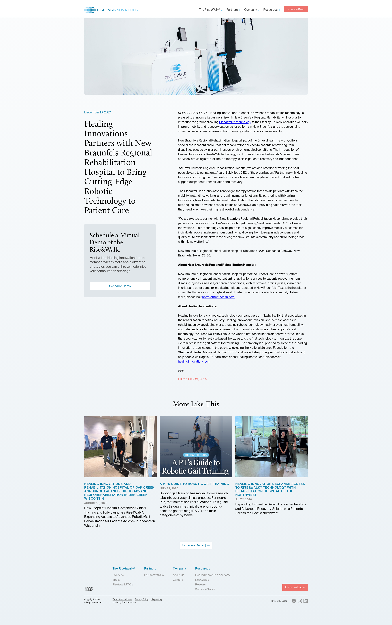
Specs (116, 579)
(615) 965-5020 (279, 601)
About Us (178, 575)
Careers (178, 579)
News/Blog (202, 579)
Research (201, 584)
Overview (118, 575)
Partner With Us (154, 575)
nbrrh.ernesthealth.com (218, 297)
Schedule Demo (296, 9)
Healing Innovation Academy (212, 575)
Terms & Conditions (122, 599)
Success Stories (205, 589)
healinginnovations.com (194, 361)
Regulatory (156, 599)
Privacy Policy (141, 599)
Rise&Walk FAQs (123, 584)
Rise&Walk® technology (235, 122)
